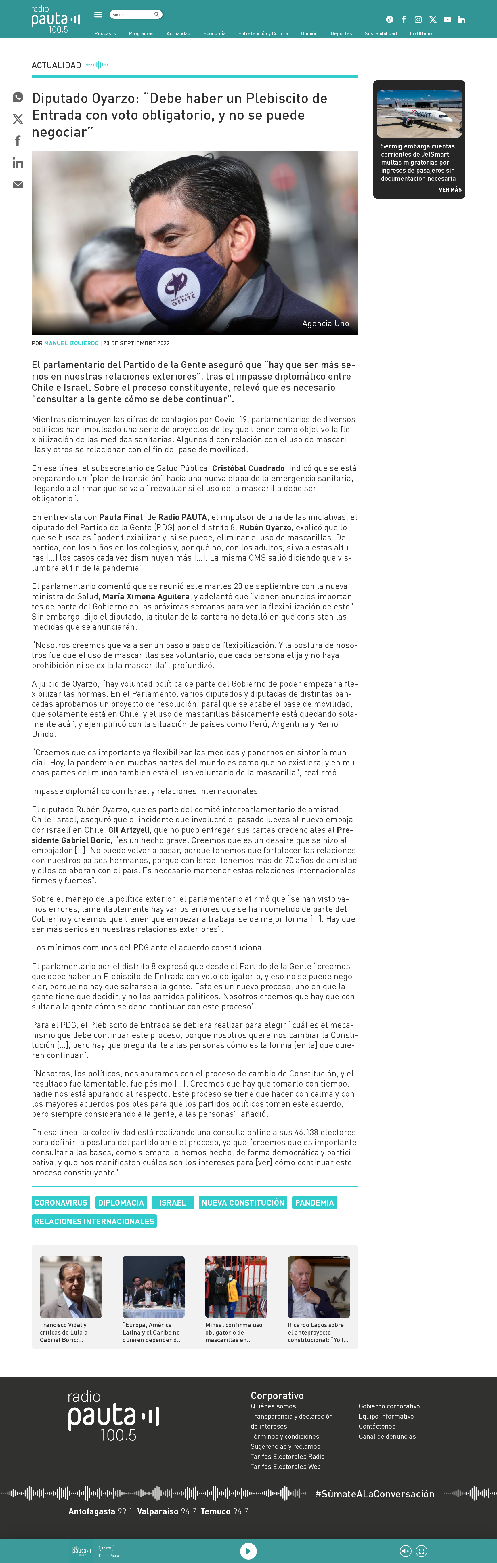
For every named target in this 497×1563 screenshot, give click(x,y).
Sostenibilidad (381, 33)
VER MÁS (450, 189)
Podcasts (105, 33)
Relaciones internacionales (94, 1221)
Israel (173, 1202)
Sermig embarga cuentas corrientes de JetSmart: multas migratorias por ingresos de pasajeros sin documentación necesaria (418, 162)
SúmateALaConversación (375, 1493)
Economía (214, 33)
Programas (141, 33)
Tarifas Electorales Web (286, 1466)
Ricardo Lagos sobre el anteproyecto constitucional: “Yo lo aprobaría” (317, 1332)
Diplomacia (121, 1202)
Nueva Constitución (243, 1202)
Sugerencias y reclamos (285, 1446)
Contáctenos (377, 1426)
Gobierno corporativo (389, 1406)
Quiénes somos (273, 1406)
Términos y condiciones (285, 1436)
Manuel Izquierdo (71, 342)
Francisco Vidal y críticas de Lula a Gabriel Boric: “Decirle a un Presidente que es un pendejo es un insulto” (69, 1332)
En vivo (107, 1547)
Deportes (341, 33)
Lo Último (421, 33)
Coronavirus (60, 1202)
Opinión (309, 33)
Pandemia (314, 1202)
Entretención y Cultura (263, 33)
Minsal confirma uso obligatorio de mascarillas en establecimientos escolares (233, 1332)
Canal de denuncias (387, 1436)
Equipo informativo (386, 1416)
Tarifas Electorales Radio (288, 1456)
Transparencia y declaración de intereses (292, 1421)
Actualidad (178, 33)
